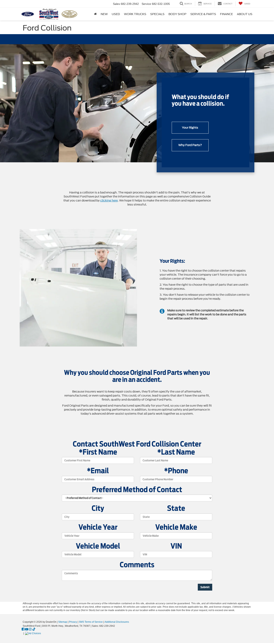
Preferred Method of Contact (137, 490)
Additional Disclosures (117, 622)
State (176, 508)
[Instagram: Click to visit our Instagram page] (30, 629)
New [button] (104, 14)
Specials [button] (157, 14)
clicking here (109, 200)
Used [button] (116, 14)
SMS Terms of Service (91, 622)
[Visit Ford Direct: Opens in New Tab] (33, 633)
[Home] (95, 14)
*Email (98, 471)
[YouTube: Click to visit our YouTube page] (26, 629)
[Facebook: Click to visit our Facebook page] (23, 629)
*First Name (98, 452)
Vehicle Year (97, 527)
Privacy (73, 622)
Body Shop (177, 14)
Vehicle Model (98, 546)
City (98, 508)
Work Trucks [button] (135, 14)
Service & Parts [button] (203, 14)
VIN (176, 546)
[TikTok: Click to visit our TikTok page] (34, 629)
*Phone (176, 471)
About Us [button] (244, 14)
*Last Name (176, 452)
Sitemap (62, 622)
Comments (137, 565)
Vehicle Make (176, 527)
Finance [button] (226, 14)
